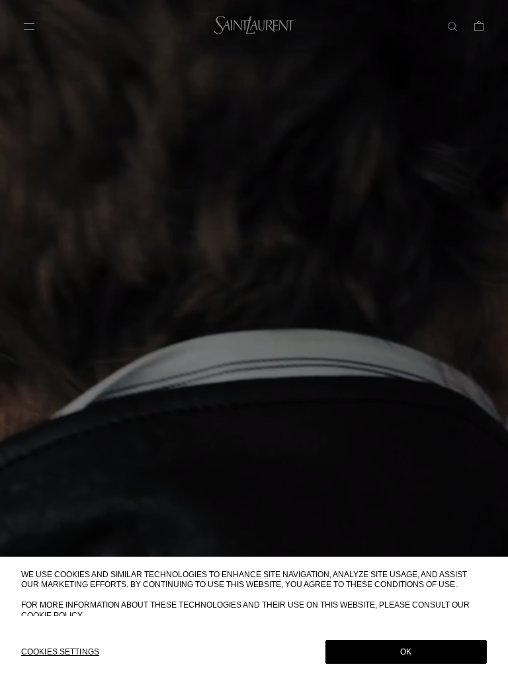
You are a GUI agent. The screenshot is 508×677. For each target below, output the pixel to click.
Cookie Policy (52, 615)
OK (405, 652)
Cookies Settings (60, 652)
